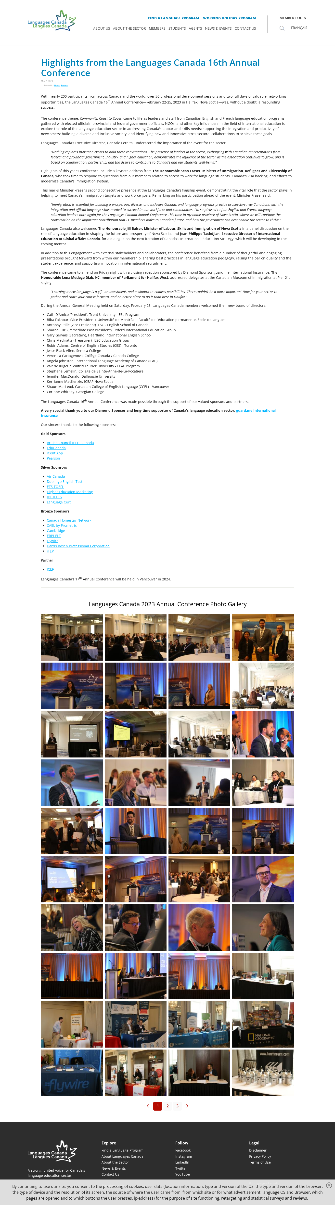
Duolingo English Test (64, 481)
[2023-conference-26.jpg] (263, 782)
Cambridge (56, 530)
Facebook (183, 1150)
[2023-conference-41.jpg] (199, 976)
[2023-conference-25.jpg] (199, 782)
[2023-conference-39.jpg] (72, 976)
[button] (147, 1106)
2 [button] (168, 1106)
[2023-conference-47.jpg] (72, 1073)
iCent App (55, 453)
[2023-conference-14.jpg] (199, 637)
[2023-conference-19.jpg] (72, 734)
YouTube (182, 1174)
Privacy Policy (260, 1156)
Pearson (53, 458)
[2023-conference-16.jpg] (136, 686)
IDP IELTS (54, 497)
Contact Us (110, 1174)
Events (64, 85)
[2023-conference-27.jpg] (72, 831)
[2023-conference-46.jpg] (263, 1024)
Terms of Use (260, 1162)
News (57, 85)
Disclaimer (258, 1150)
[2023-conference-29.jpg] (199, 831)
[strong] (101, 28)
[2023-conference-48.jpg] (136, 1073)
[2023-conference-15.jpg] (136, 637)
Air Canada (56, 476)
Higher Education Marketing (70, 491)
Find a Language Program (122, 1150)
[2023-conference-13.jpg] (72, 637)
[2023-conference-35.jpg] (72, 927)
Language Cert (59, 502)
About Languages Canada (122, 1156)
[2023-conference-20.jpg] (136, 734)
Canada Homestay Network (69, 520)
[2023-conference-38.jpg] (263, 927)
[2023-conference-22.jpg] (263, 734)
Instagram (183, 1156)
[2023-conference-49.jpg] (199, 1073)
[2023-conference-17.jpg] (199, 686)
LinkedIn (182, 1162)
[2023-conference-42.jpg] (263, 976)
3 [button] (177, 1106)
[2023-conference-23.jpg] (72, 782)
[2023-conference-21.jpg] (199, 734)
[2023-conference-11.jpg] (263, 637)
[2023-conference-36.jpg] (136, 927)
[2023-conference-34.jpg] (263, 879)
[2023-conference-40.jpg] (136, 976)
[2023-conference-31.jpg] (72, 879)
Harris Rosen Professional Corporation (78, 546)
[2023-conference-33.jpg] (199, 879)
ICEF (50, 569)
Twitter (181, 1168)
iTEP (50, 551)
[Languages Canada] (57, 1151)
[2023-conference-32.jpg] (136, 879)
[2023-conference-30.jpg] (263, 831)
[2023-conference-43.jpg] (72, 1024)
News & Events (114, 1168)
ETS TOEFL (55, 486)
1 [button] (158, 1106)
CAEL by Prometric (62, 525)
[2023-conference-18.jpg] (263, 686)
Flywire (52, 540)
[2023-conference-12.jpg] (72, 686)
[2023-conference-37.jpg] (199, 927)
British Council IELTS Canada (70, 442)
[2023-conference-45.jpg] (199, 1024)
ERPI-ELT (54, 535)
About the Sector (115, 1162)
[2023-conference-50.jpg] (263, 1073)
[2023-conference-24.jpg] (136, 782)
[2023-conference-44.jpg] (136, 1024)
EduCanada (56, 448)
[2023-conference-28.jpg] (136, 831)
